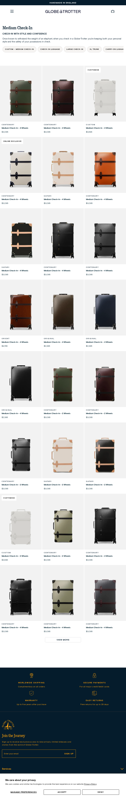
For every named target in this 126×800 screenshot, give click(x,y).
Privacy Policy (90, 784)
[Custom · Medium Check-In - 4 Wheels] (105, 98)
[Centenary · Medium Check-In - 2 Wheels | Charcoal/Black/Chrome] (21, 455)
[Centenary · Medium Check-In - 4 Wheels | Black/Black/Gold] (63, 241)
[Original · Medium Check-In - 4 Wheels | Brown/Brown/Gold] (63, 312)
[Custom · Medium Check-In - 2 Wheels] (21, 526)
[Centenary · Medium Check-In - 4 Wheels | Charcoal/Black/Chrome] (105, 241)
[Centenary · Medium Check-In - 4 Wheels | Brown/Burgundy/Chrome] (105, 597)
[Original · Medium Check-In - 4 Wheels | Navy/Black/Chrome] (105, 312)
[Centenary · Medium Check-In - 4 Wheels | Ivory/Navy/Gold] (21, 169)
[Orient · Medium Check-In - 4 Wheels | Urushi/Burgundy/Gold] (21, 312)
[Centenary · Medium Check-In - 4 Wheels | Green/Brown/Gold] (21, 98)
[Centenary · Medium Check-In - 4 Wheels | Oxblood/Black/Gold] (63, 98)
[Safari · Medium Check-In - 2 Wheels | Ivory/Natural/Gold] (63, 455)
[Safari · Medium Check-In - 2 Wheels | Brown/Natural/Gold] (105, 455)
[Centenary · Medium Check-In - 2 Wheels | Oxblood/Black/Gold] (105, 383)
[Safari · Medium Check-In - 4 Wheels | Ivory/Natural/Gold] (63, 169)
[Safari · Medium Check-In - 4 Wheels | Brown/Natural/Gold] (21, 241)
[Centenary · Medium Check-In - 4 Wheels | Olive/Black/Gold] (63, 597)
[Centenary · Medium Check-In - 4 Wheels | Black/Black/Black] (21, 597)
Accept (62, 792)
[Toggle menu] (12, 11)
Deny (101, 792)
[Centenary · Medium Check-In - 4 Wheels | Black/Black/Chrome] (105, 526)
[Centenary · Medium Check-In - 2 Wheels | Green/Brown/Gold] (63, 383)
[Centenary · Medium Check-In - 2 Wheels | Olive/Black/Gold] (63, 526)
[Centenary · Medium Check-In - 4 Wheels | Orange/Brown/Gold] (105, 169)
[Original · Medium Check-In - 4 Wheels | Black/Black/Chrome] (21, 383)
